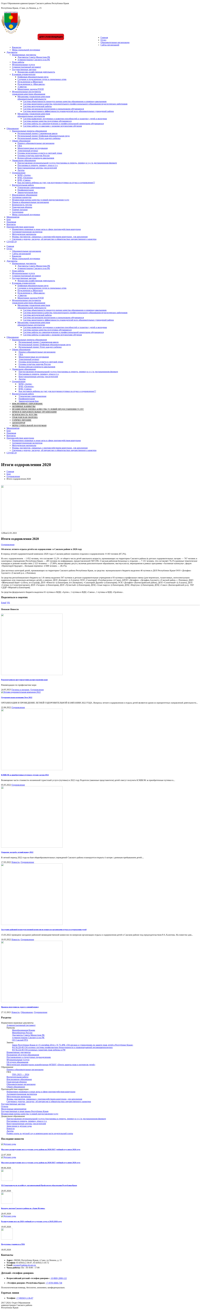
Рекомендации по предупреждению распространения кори (24, 680)
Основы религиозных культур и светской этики (40, 153)
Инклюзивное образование (24, 195)
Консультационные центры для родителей (37, 168)
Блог (9, 219)
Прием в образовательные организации (36, 143)
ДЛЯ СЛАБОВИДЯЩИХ (51, 37)
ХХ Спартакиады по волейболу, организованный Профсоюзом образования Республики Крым (39, 1185)
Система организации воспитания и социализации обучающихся (53, 109)
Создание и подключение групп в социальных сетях (42, 79)
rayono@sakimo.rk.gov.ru (24, 1265)
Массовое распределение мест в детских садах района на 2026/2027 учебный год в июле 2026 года (40, 1149)
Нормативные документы (24, 55)
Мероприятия (13, 217)
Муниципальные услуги (23, 64)
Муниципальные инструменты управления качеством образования (28, 92)
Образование (13, 128)
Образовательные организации (114, 42)
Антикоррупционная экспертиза (27, 232)
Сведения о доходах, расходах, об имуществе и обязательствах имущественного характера (54, 239)
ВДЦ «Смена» (24, 180)
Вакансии (16, 47)
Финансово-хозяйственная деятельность (36, 72)
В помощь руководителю (23, 74)
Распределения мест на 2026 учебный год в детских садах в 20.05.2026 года (31, 1221)
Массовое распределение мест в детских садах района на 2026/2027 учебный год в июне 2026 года (40, 1163)
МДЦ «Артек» (24, 175)
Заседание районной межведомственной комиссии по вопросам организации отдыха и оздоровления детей (43, 929)
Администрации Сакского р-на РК (34, 59)
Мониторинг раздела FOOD (31, 89)
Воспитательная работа (23, 185)
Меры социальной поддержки (26, 50)
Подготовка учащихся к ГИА (13, 1244)
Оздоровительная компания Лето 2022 (16, 697)
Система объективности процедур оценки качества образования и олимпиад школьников (65, 101)
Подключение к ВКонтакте (30, 82)
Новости (15, 862)
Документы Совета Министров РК (34, 57)
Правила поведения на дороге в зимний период (20, 1007)
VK (8, 602)
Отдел (103, 40)
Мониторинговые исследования (33, 148)
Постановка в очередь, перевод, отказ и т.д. (38, 165)
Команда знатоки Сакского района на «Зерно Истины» (23, 1208)
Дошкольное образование (24, 160)
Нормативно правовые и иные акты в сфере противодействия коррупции (46, 229)
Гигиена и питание (20, 689)
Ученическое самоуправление (31, 187)
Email (3, 602)
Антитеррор (17, 212)
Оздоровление (18, 173)
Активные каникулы (21, 197)
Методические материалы (24, 234)
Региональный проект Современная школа (37, 133)
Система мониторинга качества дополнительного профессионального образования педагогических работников (75, 104)
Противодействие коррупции (20, 227)
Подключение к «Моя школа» (31, 84)
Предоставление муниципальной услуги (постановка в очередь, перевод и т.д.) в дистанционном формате (67, 163)
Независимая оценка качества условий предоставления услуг (40, 200)
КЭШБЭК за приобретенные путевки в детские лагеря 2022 (25, 775)
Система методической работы (37, 106)
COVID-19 (12, 241)
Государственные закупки (24, 69)
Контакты (11, 224)
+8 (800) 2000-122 (58, 1278)
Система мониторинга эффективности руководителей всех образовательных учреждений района (68, 111)
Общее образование (21, 141)
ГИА (20, 146)
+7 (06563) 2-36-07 (24, 1298)
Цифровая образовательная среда (33, 77)
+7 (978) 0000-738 (54, 1283)
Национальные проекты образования (29, 131)
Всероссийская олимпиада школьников (36, 158)
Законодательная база (27, 192)
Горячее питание (20, 209)
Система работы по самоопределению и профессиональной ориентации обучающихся (63, 123)
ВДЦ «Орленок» (25, 177)
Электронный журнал (28, 150)
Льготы (21, 170)
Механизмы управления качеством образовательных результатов (34, 115)
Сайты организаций (109, 45)
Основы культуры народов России (34, 155)
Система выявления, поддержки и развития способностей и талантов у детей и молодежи (65, 118)
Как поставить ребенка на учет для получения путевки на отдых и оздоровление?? (56, 182)
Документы (12, 52)
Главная (104, 37)
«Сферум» (22, 87)
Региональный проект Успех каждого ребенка (39, 138)
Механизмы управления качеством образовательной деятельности (34, 97)
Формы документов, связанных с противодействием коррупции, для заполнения (50, 236)
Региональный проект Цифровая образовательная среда (44, 136)
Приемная (11, 222)
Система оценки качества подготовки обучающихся (47, 121)
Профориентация (26, 190)
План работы (18, 62)
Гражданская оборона (22, 207)
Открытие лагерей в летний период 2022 (17, 852)
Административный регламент (26, 67)
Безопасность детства (22, 205)
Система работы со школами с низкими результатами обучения (52, 126)
